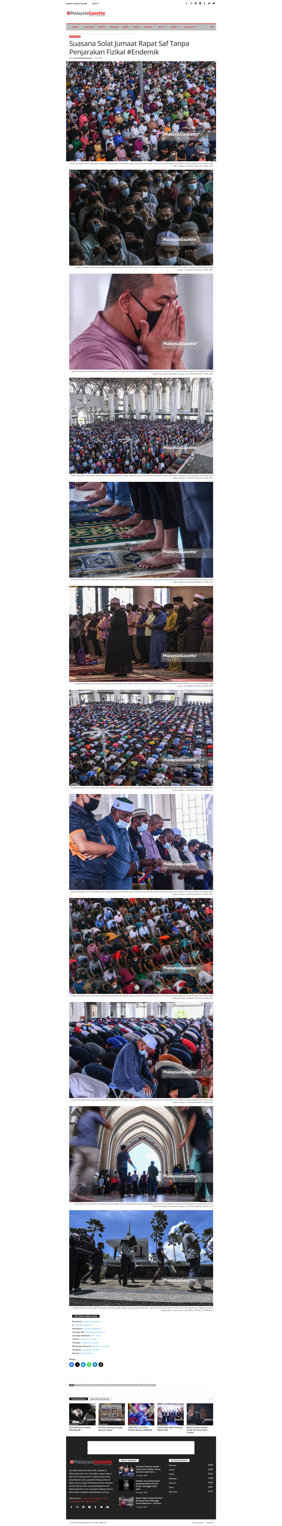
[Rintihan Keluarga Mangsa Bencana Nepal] (112, 1414)
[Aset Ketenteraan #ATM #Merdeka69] (82, 1414)
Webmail (210, 1522)
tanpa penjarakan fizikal (145, 1385)
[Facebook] (186, 3)
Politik (101, 27)
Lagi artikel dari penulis (99, 1399)
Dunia (126, 27)
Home (71, 34)
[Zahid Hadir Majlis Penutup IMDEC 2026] (170, 1414)
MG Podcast (87, 1353)
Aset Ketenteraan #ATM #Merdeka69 (80, 1428)
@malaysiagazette (84, 1325)
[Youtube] (214, 3)
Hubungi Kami (197, 1522)
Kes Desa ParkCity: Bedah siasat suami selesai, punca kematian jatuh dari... (148, 1469)
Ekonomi (114, 27)
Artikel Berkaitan (79, 1399)
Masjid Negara (108, 1385)
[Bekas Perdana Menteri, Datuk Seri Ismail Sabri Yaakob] (200, 1414)
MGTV (161, 27)
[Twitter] (209, 3)
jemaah (97, 1385)
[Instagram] (191, 3)
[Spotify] (195, 3)
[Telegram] (200, 3)
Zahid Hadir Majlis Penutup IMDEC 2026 (169, 1428)
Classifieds (189, 27)
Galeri (174, 27)
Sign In (95, 3)
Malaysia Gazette (92, 1321)
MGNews (173, 1479)
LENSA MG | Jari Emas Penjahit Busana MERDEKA (140, 1428)
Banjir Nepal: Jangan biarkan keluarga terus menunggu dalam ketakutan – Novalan (149, 1501)
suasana (131, 1385)
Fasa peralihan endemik (84, 1385)
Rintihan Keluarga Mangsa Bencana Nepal (111, 1428)
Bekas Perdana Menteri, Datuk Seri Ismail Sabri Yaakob (198, 1430)
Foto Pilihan (80, 34)
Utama (74, 27)
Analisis (148, 27)
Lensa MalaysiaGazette (82, 58)
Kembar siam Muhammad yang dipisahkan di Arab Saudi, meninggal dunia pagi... (148, 1485)
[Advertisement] (141, 1376)
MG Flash (96, 1335)
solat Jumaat (120, 1385)
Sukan (136, 27)
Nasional (89, 27)
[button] (211, 27)
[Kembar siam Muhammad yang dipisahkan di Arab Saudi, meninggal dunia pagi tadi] (126, 1485)
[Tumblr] (205, 3)
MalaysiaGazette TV (95, 1332)
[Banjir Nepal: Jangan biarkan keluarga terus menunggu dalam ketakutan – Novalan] (126, 1502)
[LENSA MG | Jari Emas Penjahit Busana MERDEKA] (141, 1414)
